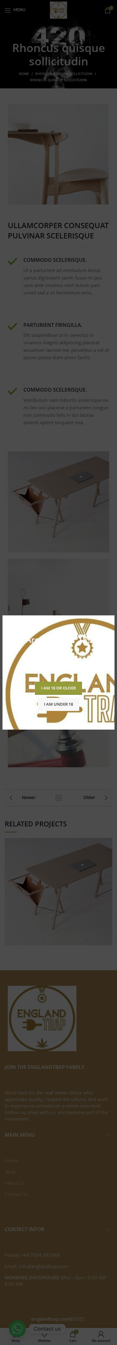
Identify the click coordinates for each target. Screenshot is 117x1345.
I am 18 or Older (58, 688)
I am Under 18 (58, 704)
